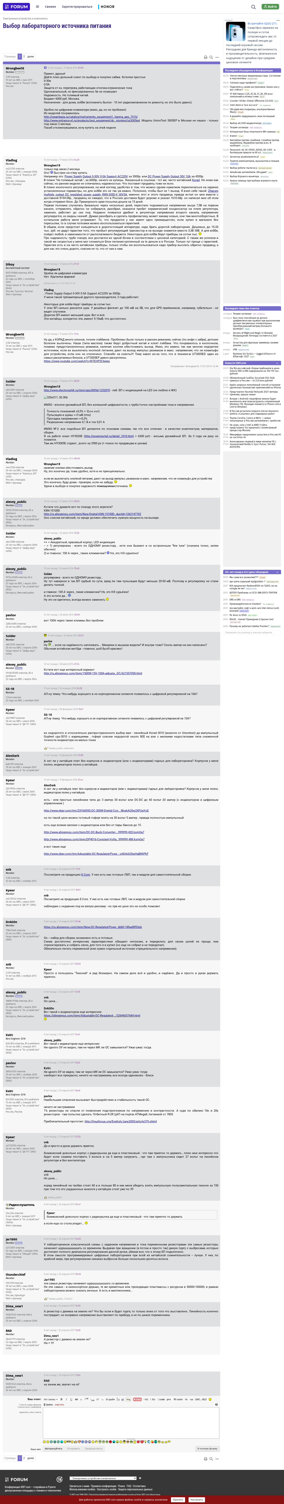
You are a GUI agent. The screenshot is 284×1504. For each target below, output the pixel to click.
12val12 (68, 1298)
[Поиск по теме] (211, 57)
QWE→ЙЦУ (201, 1399)
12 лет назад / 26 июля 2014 (61, 664)
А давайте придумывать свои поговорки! (252, 116)
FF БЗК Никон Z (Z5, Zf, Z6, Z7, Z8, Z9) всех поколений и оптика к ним (251, 95)
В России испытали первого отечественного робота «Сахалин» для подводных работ (254, 412)
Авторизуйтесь (53, 1448)
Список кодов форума (30, 1405)
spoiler (111, 1399)
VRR (235, 349)
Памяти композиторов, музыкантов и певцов (254, 161)
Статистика (139, 1486)
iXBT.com (75, 1494)
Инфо (203, 68)
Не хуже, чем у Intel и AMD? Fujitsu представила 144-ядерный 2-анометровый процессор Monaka (253, 428)
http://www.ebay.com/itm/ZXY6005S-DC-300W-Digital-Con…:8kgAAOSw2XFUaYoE (96, 810)
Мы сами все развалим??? (244, 577)
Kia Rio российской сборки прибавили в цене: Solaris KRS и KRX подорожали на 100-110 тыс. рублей (255, 371)
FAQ (129, 1486)
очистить (59, 1404)
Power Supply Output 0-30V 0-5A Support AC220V (96, 176)
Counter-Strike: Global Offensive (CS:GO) (251, 100)
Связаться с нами (79, 1486)
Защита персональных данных (135, 1489)
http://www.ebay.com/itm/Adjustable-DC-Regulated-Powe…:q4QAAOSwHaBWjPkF (96, 854)
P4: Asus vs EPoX (238, 615)
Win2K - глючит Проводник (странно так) (251, 619)
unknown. (69, 748)
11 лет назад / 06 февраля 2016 (63, 709)
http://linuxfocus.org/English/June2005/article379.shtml (121, 1121)
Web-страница (14, 184)
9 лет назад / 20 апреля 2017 (62, 869)
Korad (196, 180)
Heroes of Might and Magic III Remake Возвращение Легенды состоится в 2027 (255, 334)
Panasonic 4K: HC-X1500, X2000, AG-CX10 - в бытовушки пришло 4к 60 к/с (252, 151)
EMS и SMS (235, 599)
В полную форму (207, 1448)
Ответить (212, 68)
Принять (178, 1499)
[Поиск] (253, 6)
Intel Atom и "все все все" (244, 105)
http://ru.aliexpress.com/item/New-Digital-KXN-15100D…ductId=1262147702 (92, 514)
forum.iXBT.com (142, 1494)
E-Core (85, 874)
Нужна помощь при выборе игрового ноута (253, 180)
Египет (233, 136)
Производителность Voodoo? (245, 604)
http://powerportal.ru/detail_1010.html (109, 436)
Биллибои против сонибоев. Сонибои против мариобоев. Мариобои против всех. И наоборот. (254, 143)
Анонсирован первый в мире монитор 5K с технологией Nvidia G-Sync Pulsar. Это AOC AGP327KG (253, 444)
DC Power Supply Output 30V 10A (169, 176)
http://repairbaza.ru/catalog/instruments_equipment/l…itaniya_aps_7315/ (91, 117)
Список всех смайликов (29, 1407)
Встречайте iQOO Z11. (262, 23)
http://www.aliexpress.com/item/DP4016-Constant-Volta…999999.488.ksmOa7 (94, 839)
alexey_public (56, 748)
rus (191, 1399)
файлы (49, 1404)
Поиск (121, 1486)
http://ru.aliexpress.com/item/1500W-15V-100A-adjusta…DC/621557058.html (93, 673)
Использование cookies (82, 1489)
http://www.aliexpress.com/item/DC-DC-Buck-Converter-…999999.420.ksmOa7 (94, 832)
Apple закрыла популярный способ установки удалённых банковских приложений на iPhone (255, 386)
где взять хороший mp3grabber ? (247, 581)
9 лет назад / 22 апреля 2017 (62, 1204)
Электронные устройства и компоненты (25, 18)
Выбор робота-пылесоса (243, 168)
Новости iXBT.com (235, 363)
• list (146, 1399)
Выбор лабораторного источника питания (57, 25)
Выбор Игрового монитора (245, 176)
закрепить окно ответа (30, 1412)
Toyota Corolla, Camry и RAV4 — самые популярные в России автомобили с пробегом (255, 419)
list (152, 1399)
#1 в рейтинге (32, 1043)
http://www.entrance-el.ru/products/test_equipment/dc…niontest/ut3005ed (92, 120)
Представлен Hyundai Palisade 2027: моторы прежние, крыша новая (254, 393)
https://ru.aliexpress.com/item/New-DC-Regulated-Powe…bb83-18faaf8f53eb (93, 927)
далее (30, 56)
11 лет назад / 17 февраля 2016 (63, 779)
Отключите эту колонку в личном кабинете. (249, 632)
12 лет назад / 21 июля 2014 (62, 458)
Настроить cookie (106, 1489)
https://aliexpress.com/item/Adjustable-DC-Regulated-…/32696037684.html (92, 1015)
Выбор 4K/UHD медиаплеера (246, 123)
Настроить (196, 1499)
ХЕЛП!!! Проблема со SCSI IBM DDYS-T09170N (253, 592)
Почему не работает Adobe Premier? (249, 626)
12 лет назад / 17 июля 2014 (65, 68)
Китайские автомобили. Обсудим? (248, 172)
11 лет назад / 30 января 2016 (63, 688)
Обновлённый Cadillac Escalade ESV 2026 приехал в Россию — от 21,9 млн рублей (252, 379)
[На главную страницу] (16, 7)
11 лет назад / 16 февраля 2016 (63, 755)
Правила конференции (103, 1486)
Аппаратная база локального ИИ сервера (253, 131)
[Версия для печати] (205, 57)
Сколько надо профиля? (243, 82)
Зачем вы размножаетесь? (244, 156)
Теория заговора (239, 127)
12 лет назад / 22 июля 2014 (61, 533)
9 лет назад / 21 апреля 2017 (62, 921)
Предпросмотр (94, 1448)
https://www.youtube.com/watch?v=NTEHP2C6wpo (77, 361)
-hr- (186, 1399)
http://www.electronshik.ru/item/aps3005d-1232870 (77, 390)
